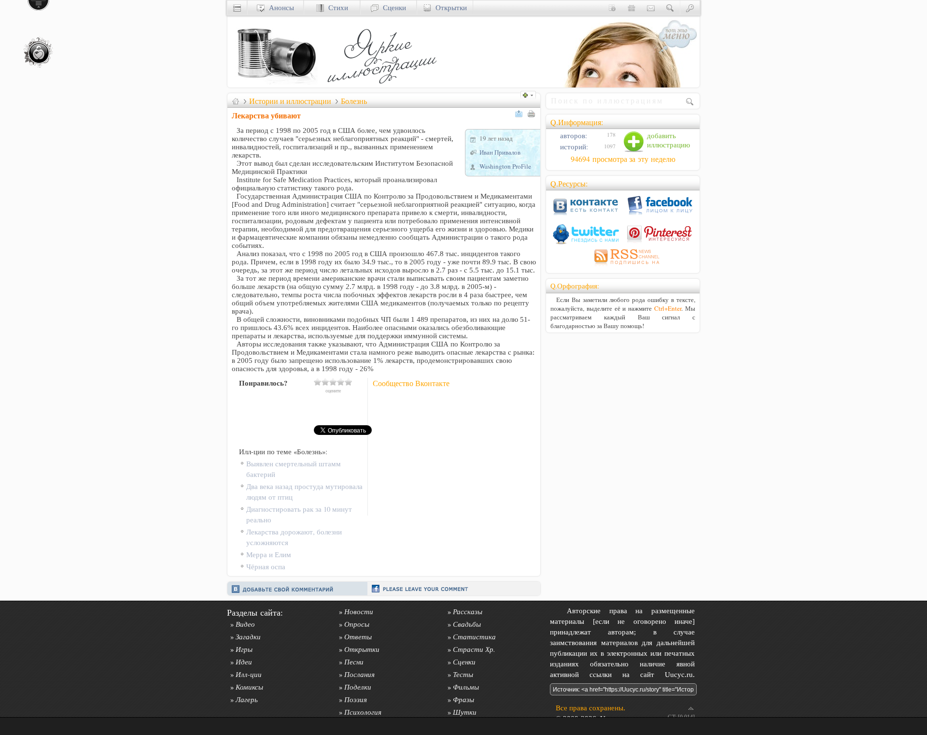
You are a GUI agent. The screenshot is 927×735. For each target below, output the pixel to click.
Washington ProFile (505, 166)
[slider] (333, 382)
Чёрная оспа (265, 566)
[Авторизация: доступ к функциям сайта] (690, 7)
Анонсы (279, 7)
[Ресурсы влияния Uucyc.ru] (235, 101)
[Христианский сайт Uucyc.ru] (275, 84)
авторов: (572, 135)
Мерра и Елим (268, 554)
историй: (573, 146)
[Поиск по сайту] (670, 7)
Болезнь (354, 101)
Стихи (336, 7)
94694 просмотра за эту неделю (623, 159)
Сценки (392, 7)
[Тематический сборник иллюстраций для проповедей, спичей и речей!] (384, 84)
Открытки (449, 7)
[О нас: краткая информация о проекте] (612, 7)
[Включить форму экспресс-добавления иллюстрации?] (530, 94)
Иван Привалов (499, 152)
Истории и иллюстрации (290, 101)
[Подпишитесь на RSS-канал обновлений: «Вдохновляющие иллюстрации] (623, 266)
